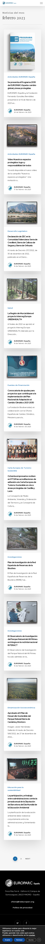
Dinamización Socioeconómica (21, 708)
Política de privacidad (22, 907)
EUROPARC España (22, 110)
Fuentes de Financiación (18, 385)
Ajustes (31, 940)
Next (27, 859)
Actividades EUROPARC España (21, 77)
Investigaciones (15, 557)
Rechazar (19, 940)
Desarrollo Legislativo (17, 231)
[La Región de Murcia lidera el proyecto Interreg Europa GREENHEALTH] (22, 311)
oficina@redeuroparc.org (22, 902)
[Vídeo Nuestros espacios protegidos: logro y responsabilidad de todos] (22, 157)
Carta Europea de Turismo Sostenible (19, 469)
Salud (10, 308)
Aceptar (7, 940)
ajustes (32, 935)
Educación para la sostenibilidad (16, 788)
